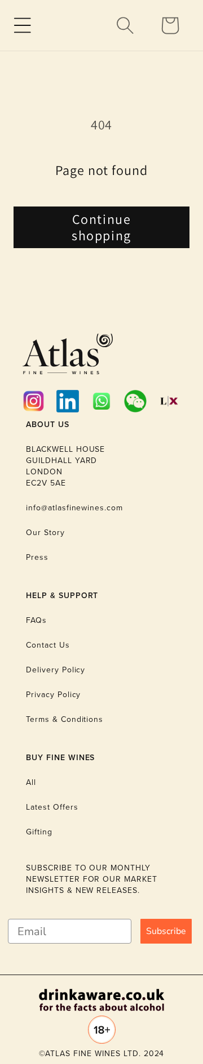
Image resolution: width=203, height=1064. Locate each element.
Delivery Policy (55, 670)
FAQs (36, 620)
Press (37, 557)
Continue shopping (101, 227)
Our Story (45, 532)
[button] (22, 25)
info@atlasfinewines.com (74, 508)
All (31, 782)
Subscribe (166, 931)
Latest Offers (52, 807)
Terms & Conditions (64, 719)
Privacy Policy (53, 695)
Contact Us (48, 645)
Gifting (39, 832)
